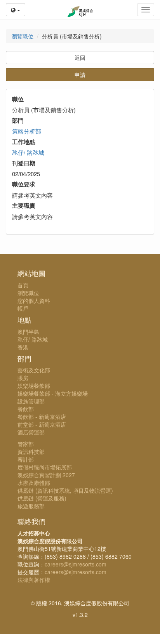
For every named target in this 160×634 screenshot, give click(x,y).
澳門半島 (28, 331)
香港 (22, 347)
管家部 (25, 444)
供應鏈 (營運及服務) (41, 498)
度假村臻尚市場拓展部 (44, 467)
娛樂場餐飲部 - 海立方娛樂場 (52, 393)
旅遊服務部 (31, 506)
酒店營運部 (31, 432)
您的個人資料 (33, 300)
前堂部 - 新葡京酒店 (41, 424)
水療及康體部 (33, 482)
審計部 (25, 459)
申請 (80, 74)
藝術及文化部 (33, 370)
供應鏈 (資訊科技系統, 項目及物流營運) (65, 490)
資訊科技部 (31, 451)
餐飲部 (25, 409)
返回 (80, 57)
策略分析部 (26, 131)
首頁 (22, 285)
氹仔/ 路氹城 (28, 152)
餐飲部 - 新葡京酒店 (41, 416)
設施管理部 (31, 401)
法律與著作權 (33, 580)
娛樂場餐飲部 (33, 385)
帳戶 (22, 308)
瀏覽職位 (22, 36)
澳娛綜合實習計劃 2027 (46, 475)
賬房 (22, 378)
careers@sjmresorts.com (75, 564)
